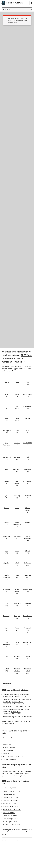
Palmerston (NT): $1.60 (11, 819)
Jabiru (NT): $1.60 (9, 794)
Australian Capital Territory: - (13, 756)
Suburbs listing (12, 832)
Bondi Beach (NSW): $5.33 (11, 825)
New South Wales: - (9, 738)
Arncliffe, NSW (15, 711)
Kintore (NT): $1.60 (9, 788)
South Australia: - (8, 750)
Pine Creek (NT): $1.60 (10, 797)
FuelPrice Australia (14, 2)
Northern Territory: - (10, 759)
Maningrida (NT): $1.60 (10, 806)
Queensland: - (7, 744)
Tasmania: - (7, 753)
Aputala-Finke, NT (21, 697)
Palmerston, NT (19, 706)
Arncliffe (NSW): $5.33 (10, 822)
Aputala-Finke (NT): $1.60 (11, 791)
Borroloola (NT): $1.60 (10, 816)
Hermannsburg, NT (9, 704)
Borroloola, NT (8, 706)
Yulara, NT (20, 704)
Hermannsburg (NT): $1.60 (12, 809)
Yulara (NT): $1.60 (9, 812)
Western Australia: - (9, 747)
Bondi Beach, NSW (9, 714)
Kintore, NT (10, 697)
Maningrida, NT (17, 701)
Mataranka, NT (27, 699)
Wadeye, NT (7, 701)
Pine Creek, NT (16, 699)
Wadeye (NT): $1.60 (9, 803)
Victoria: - (6, 741)
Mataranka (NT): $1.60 (10, 800)
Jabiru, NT (6, 699)
